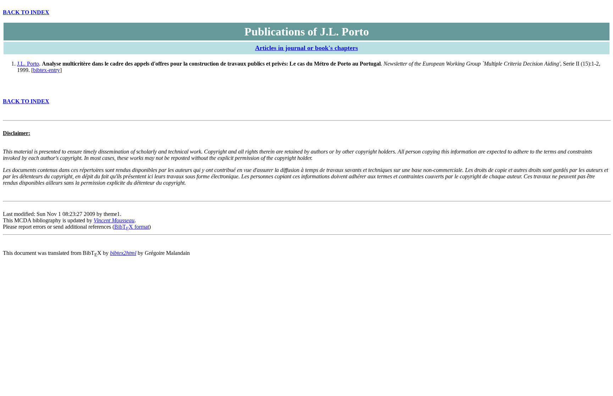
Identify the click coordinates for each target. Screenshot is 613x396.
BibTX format (131, 227)
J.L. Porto (28, 64)
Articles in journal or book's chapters (306, 47)
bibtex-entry (46, 70)
